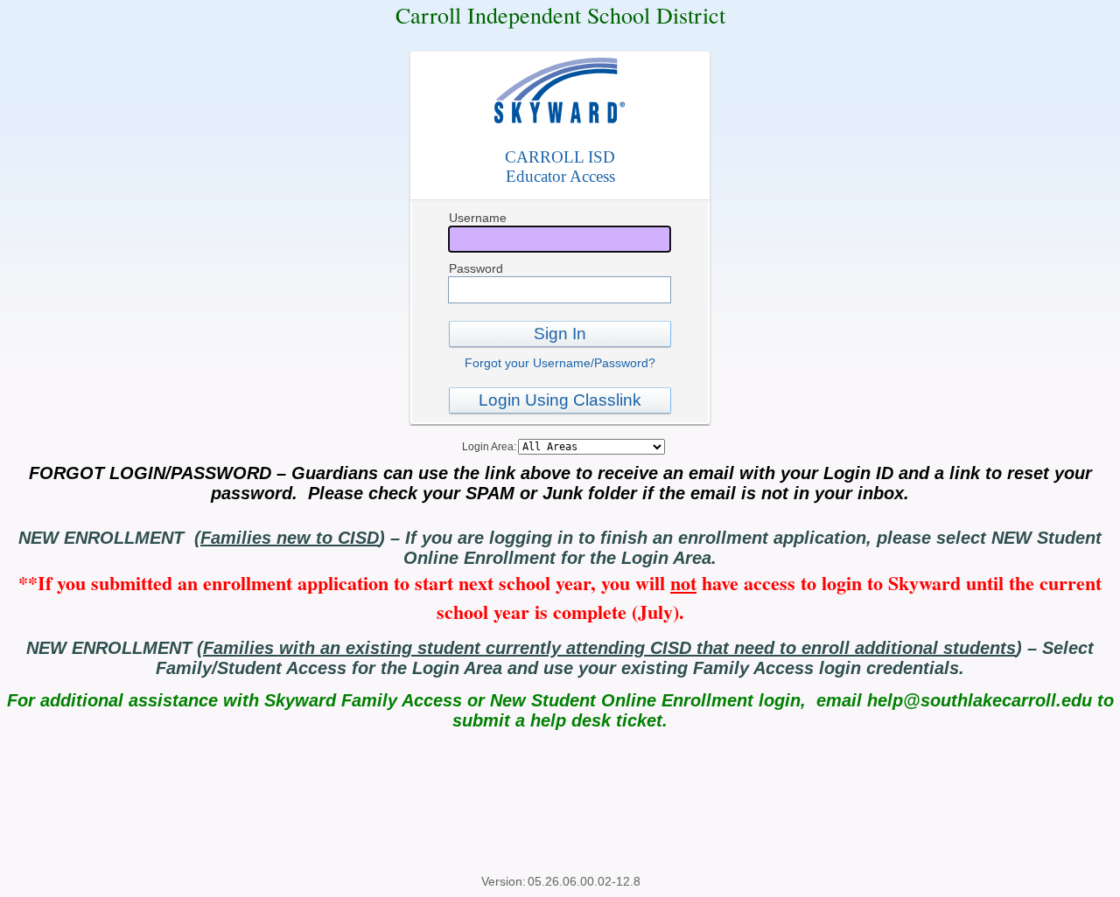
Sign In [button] (560, 333)
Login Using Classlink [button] (560, 400)
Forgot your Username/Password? (560, 363)
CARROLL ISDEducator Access (560, 166)
